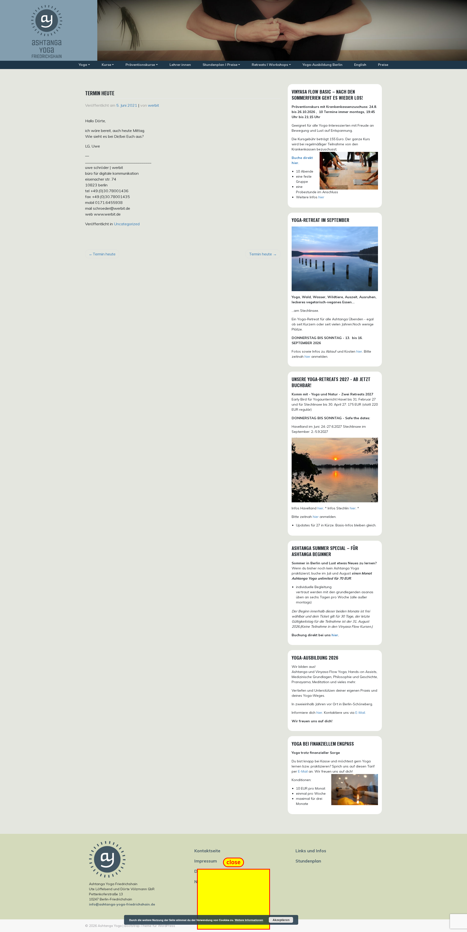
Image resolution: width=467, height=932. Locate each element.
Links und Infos (311, 850)
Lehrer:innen (180, 64)
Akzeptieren (281, 920)
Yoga (83, 64)
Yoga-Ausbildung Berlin (322, 64)
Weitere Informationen (249, 920)
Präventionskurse (140, 64)
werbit (153, 105)
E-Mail (303, 771)
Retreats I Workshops (270, 64)
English (360, 64)
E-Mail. (360, 712)
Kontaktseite (207, 850)
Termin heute (104, 254)
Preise (383, 64)
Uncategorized (127, 223)
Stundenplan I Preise (220, 64)
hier (321, 197)
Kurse (106, 64)
